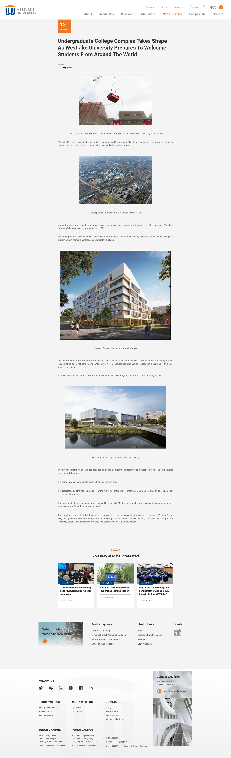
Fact (140, 630)
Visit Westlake (145, 644)
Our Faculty (77, 711)
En (221, 7)
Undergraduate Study (47, 707)
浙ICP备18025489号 (113, 738)
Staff (179, 21)
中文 (213, 7)
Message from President (150, 635)
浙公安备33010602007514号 (117, 742)
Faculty (178, 12)
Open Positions (78, 707)
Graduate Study (45, 711)
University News (65, 67)
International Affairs (114, 719)
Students (179, 17)
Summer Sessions (46, 715)
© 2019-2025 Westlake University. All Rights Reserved (126, 746)
